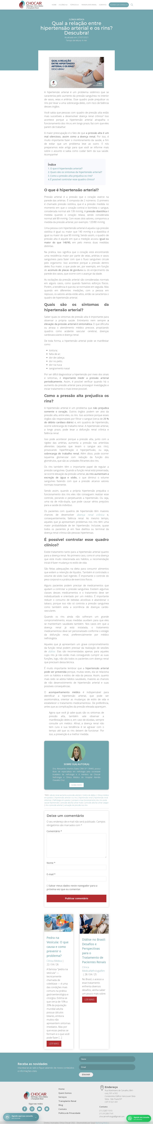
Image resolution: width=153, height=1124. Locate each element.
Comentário (54, 831)
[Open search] (132, 4)
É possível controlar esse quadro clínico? (72, 179)
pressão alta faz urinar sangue (96, 803)
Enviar (86, 1074)
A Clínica (62, 5)
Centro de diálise (89, 795)
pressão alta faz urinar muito (72, 803)
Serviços (62, 1097)
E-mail (51, 874)
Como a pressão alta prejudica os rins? (71, 175)
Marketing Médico (102, 1123)
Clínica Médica (76, 19)
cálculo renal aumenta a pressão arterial (65, 795)
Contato (102, 5)
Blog (60, 1105)
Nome (51, 862)
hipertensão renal (86, 797)
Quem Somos (65, 1093)
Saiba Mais (76, 785)
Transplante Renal (89, 5)
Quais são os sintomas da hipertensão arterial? (76, 172)
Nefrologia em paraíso (61, 800)
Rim (103, 970)
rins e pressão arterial (54, 805)
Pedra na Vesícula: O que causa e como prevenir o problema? (57, 947)
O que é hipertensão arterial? (66, 168)
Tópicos (73, 5)
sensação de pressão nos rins (75, 805)
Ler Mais (54, 1043)
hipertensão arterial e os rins (66, 797)
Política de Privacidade (69, 1113)
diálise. (52, 651)
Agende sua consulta (119, 5)
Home (54, 5)
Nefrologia (95, 970)
